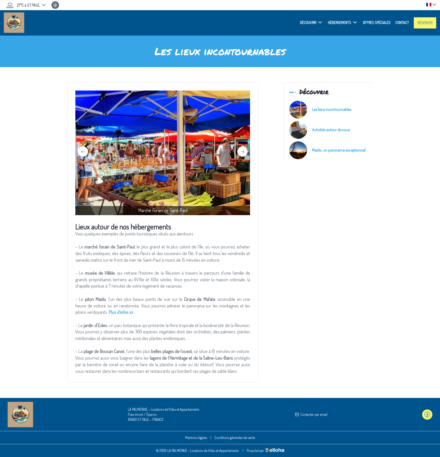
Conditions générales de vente (234, 437)
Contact (402, 22)
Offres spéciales (377, 22)
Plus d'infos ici (121, 312)
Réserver (425, 23)
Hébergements (339, 22)
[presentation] (83, 151)
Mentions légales (196, 437)
